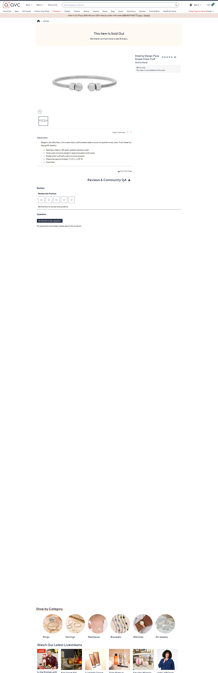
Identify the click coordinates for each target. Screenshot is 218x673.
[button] (191, 5)
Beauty (86, 11)
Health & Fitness (169, 11)
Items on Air (53, 5)
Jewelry (96, 11)
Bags (113, 11)
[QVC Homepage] (38, 21)
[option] (109, 15)
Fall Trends (26, 11)
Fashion (77, 11)
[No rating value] (167, 57)
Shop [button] (28, 5)
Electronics (131, 11)
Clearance (56, 11)
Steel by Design (141, 62)
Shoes (105, 11)
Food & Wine (154, 11)
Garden (67, 11)
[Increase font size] (128, 132)
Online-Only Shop (41, 11)
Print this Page (126, 171)
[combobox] (118, 5)
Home (120, 11)
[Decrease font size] (131, 132)
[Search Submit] (176, 5)
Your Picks (7, 11)
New (17, 11)
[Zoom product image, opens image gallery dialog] (39, 111)
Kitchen (142, 11)
